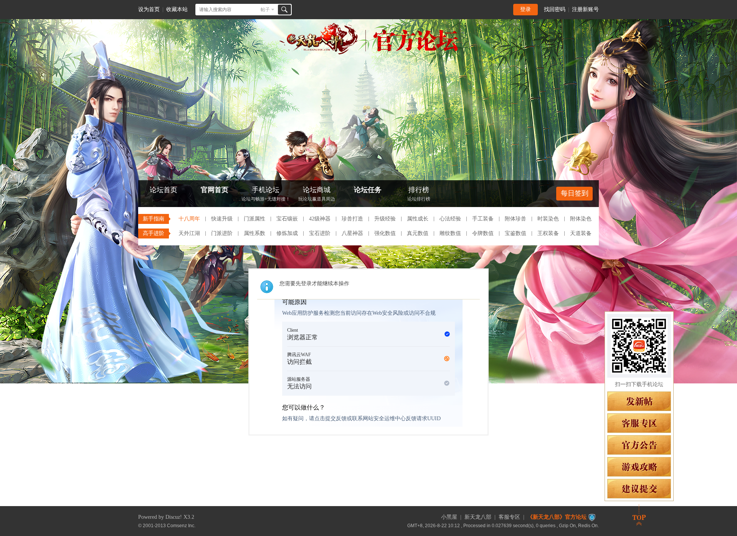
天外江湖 (189, 233)
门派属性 (254, 219)
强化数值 (385, 233)
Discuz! (173, 517)
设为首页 (149, 9)
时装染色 (548, 219)
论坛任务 (368, 190)
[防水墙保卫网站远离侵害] (592, 517)
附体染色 (581, 219)
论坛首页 (163, 190)
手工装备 (483, 219)
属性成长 (417, 219)
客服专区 (509, 517)
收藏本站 (177, 9)
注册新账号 (585, 9)
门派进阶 (222, 233)
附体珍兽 (515, 219)
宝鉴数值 (515, 233)
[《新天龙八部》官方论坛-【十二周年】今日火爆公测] (368, 53)
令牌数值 (483, 233)
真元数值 (417, 233)
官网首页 (214, 190)
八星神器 (352, 233)
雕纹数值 (450, 233)
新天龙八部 (477, 517)
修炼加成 (287, 233)
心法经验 (450, 219)
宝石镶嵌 (287, 219)
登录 (525, 9)
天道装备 (581, 233)
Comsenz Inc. (181, 525)
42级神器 (319, 219)
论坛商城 (316, 194)
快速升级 (222, 219)
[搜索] (284, 10)
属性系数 (254, 233)
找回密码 (554, 9)
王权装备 (548, 233)
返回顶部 (639, 514)
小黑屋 (449, 517)
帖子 (265, 9)
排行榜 (418, 194)
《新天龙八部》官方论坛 (557, 517)
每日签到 (574, 193)
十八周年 (189, 219)
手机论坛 (265, 194)
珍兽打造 (352, 219)
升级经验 (385, 219)
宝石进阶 (319, 233)
